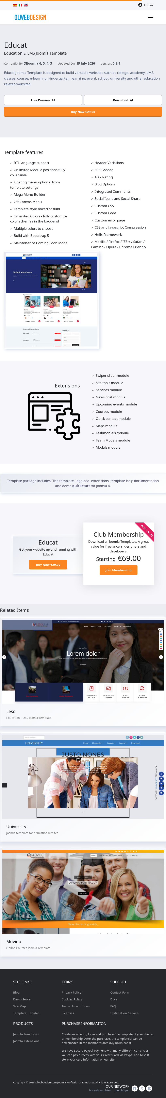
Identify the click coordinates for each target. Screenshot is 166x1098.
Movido (13, 941)
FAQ (113, 1006)
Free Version (83, 880)
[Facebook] (134, 1088)
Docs (113, 999)
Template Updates (26, 1013)
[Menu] (150, 17)
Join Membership (118, 570)
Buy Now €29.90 (83, 112)
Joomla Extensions (26, 1041)
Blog (16, 992)
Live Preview (40, 100)
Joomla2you (122, 1090)
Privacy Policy (71, 992)
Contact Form (120, 992)
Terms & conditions (76, 1006)
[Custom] (149, 1088)
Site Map (19, 1006)
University (16, 826)
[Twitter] (141, 1088)
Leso (11, 711)
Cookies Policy (72, 999)
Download (120, 100)
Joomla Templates (26, 1034)
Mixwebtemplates (100, 1090)
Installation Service (124, 1013)
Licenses (68, 1013)
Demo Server (22, 999)
